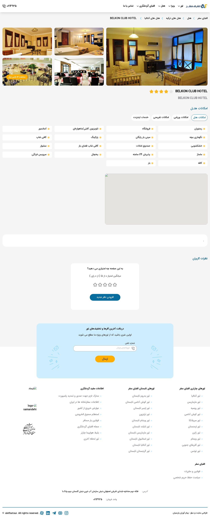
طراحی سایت (201, 513)
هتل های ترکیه (173, 18)
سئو (192, 513)
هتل (189, 18)
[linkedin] (48, 513)
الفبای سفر (203, 18)
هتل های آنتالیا (152, 18)
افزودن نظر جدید (105, 297)
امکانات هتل (199, 118)
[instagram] (66, 513)
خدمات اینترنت (140, 117)
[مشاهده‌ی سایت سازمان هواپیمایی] (29, 428)
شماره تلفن (130, 343)
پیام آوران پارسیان (181, 513)
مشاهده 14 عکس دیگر (17, 77)
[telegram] (54, 513)
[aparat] (42, 513)
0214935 (97, 499)
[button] (105, 359)
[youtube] (60, 513)
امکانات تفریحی (161, 117)
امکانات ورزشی (181, 117)
